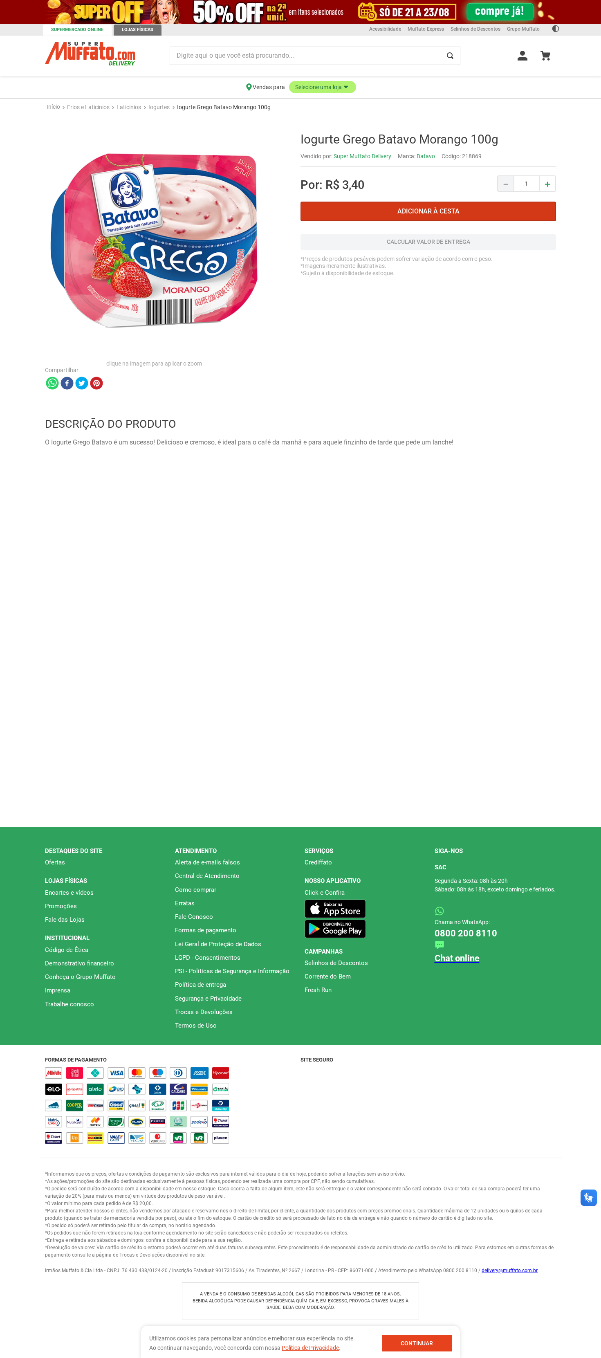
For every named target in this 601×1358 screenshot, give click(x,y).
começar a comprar (300, 105)
